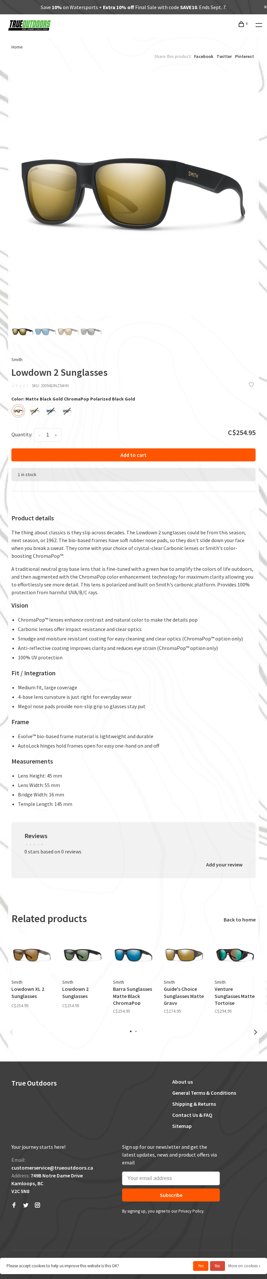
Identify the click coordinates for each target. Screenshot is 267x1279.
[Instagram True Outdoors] (37, 1205)
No (217, 1266)
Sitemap (182, 1126)
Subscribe (171, 1195)
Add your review (224, 864)
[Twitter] (25, 1205)
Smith (16, 359)
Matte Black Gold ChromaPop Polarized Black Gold (18, 411)
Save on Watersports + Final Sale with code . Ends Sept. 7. (134, 7)
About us (182, 1081)
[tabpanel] (133, 193)
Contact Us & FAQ (192, 1115)
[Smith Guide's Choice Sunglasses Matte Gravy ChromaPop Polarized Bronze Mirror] (184, 955)
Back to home (240, 919)
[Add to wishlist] (251, 385)
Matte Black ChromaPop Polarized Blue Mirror (51, 411)
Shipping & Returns (194, 1104)
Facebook (203, 56)
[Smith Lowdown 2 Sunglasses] (82, 955)
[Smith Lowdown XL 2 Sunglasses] (31, 955)
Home (17, 47)
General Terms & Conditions (204, 1092)
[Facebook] (14, 1205)
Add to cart (133, 455)
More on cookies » (244, 1266)
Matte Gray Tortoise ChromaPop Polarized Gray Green (67, 411)
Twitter (224, 56)
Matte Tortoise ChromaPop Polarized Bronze (35, 411)
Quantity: (21, 434)
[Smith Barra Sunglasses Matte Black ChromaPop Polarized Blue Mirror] (133, 955)
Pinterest (244, 56)
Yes (201, 1266)
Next (255, 1032)
